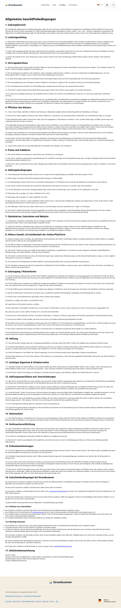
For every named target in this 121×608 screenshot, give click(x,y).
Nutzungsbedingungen (28, 601)
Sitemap (38, 601)
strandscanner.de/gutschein (58, 491)
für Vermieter (73, 5)
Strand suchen (45, 5)
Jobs (56, 601)
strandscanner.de (38, 512)
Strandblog (62, 5)
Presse (52, 601)
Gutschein (8, 601)
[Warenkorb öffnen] (107, 5)
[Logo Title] (13, 5)
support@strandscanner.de (63, 546)
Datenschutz (16, 601)
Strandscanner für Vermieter (13, 596)
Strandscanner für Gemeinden (32, 596)
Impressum (45, 601)
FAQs (54, 5)
